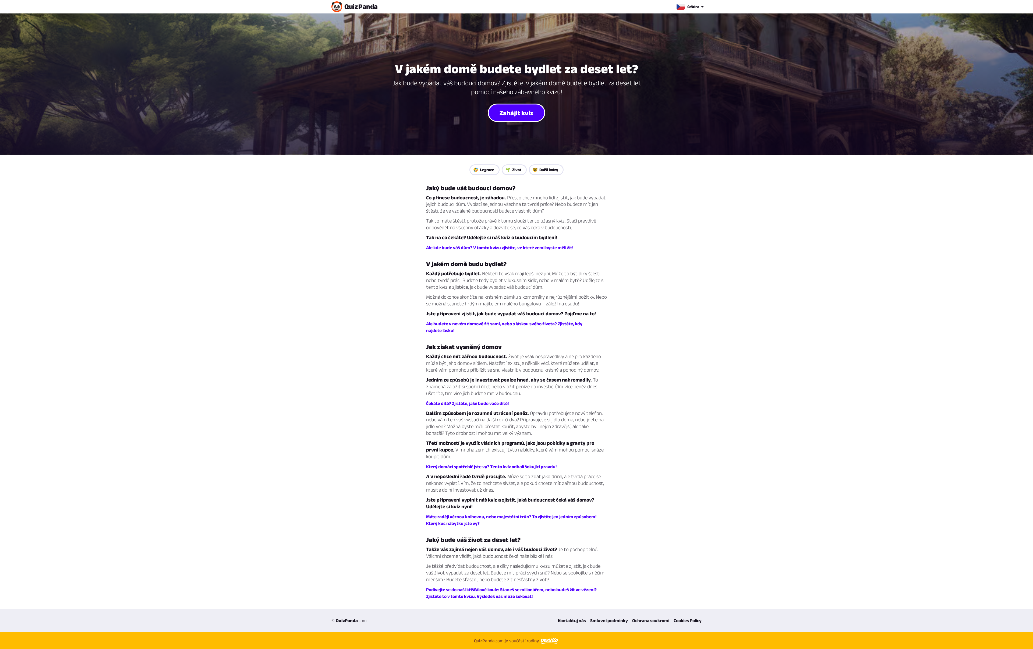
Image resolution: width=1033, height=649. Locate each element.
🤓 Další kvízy (545, 169)
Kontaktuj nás (572, 620)
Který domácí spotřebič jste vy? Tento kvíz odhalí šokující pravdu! (491, 466)
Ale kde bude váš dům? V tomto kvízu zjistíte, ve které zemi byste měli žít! (499, 247)
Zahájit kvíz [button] (516, 112)
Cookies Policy (688, 620)
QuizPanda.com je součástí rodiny (507, 640)
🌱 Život (513, 169)
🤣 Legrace (483, 169)
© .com (349, 620)
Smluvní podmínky (609, 620)
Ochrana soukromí (650, 620)
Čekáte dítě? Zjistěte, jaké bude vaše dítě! (467, 403)
